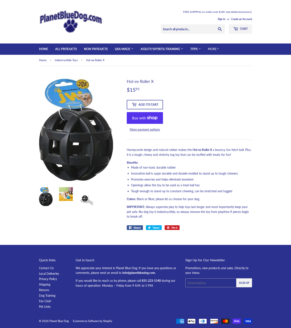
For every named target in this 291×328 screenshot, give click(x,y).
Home (43, 49)
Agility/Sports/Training (161, 49)
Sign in (221, 19)
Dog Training (47, 295)
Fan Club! (45, 301)
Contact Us (46, 268)
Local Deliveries (49, 273)
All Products (66, 49)
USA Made (123, 49)
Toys (194, 49)
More (212, 49)
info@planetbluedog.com (138, 273)
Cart (243, 28)
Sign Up (244, 283)
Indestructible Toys (66, 60)
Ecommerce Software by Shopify (92, 321)
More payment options (145, 129)
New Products (96, 49)
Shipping (44, 284)
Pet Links (45, 306)
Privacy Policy (48, 279)
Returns (44, 290)
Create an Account (241, 19)
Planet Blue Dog (59, 321)
